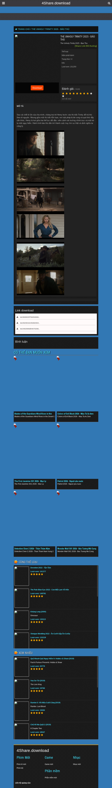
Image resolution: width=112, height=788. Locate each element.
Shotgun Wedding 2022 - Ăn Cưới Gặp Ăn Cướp (50, 634)
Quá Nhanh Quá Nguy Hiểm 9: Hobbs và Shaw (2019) (52, 659)
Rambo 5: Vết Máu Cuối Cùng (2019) (45, 703)
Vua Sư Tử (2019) (37, 681)
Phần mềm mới (51, 778)
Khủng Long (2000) (38, 612)
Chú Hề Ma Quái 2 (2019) (40, 725)
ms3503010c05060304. (29, 323)
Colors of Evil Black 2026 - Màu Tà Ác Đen (75, 414)
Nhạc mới (77, 764)
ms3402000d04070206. (29, 329)
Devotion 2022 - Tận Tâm (40, 568)
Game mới (49, 764)
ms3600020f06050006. (29, 317)
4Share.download (56, 3)
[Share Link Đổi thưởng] (86, 46)
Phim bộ (20, 768)
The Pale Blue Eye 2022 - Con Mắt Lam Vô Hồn (49, 590)
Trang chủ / (24, 29)
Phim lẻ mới (21, 764)
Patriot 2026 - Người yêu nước (70, 481)
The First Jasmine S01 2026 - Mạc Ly (30, 481)
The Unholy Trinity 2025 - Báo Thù (50, 29)
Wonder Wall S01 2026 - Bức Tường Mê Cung (76, 548)
